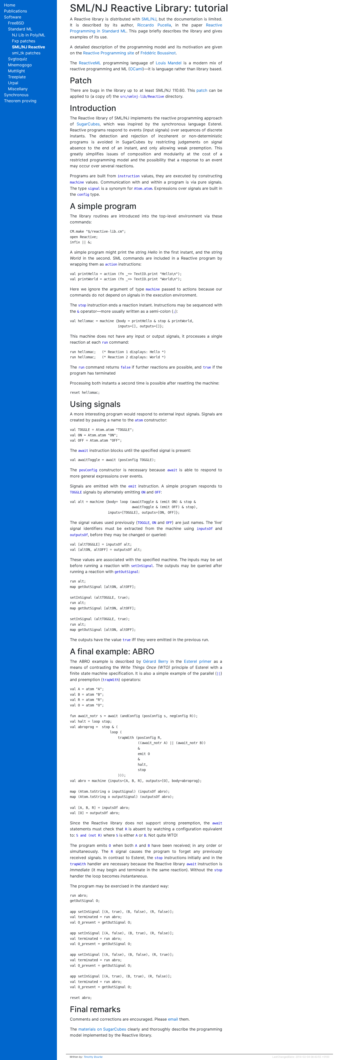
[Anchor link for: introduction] (65, 108)
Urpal (13, 82)
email (173, 1019)
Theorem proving (20, 100)
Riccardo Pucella (154, 24)
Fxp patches (23, 40)
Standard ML (20, 28)
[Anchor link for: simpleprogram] (65, 206)
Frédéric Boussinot (158, 52)
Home (9, 4)
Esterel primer (197, 661)
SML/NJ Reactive (28, 46)
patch (201, 90)
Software (12, 16)
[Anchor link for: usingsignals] (65, 404)
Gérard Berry (155, 661)
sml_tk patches (26, 52)
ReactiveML (90, 62)
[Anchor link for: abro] (65, 651)
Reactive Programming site (108, 52)
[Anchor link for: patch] (65, 80)
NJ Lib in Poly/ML (28, 34)
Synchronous (16, 94)
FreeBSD (16, 22)
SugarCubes (88, 123)
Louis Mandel (168, 62)
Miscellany (18, 88)
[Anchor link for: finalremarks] (65, 1009)
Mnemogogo (20, 64)
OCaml (136, 68)
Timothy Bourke (93, 1056)
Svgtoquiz (17, 58)
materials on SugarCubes (102, 1029)
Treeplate (17, 76)
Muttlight (16, 70)
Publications (15, 10)
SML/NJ (149, 18)
